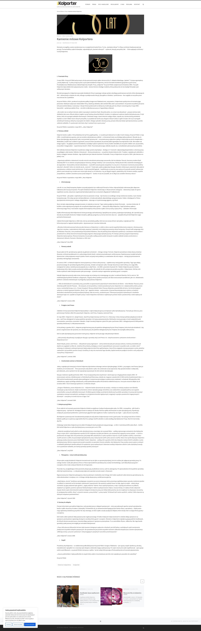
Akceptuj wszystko (29, 624)
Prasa (66, 11)
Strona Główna (60, 11)
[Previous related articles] (138, 581)
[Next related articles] (142, 581)
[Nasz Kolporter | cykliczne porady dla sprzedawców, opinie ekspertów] (67, 3)
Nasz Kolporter (64, 627)
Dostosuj (9, 624)
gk (60, 42)
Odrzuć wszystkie (18, 624)
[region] (20, 618)
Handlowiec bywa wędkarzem (89, 593)
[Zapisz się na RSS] (143, 628)
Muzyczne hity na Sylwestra (132, 593)
